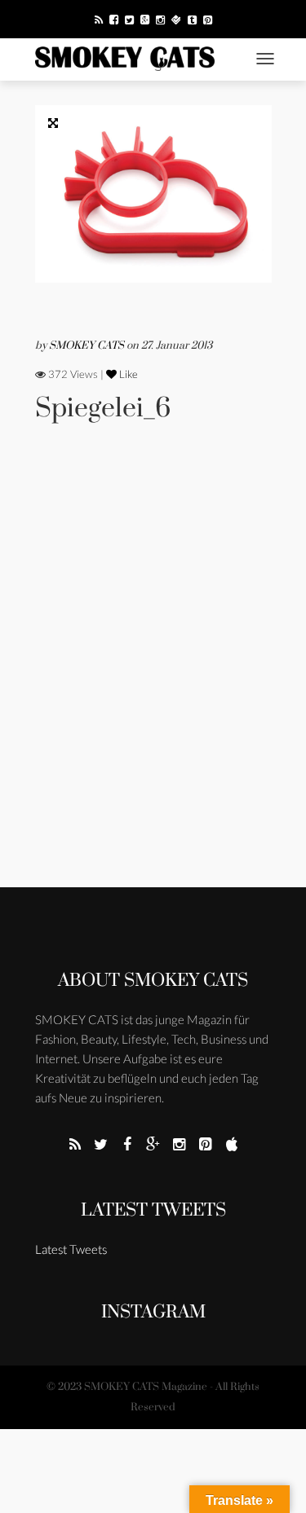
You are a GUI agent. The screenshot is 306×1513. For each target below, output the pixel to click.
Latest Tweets (153, 1210)
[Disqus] (153, 677)
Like (127, 373)
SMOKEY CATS (87, 345)
